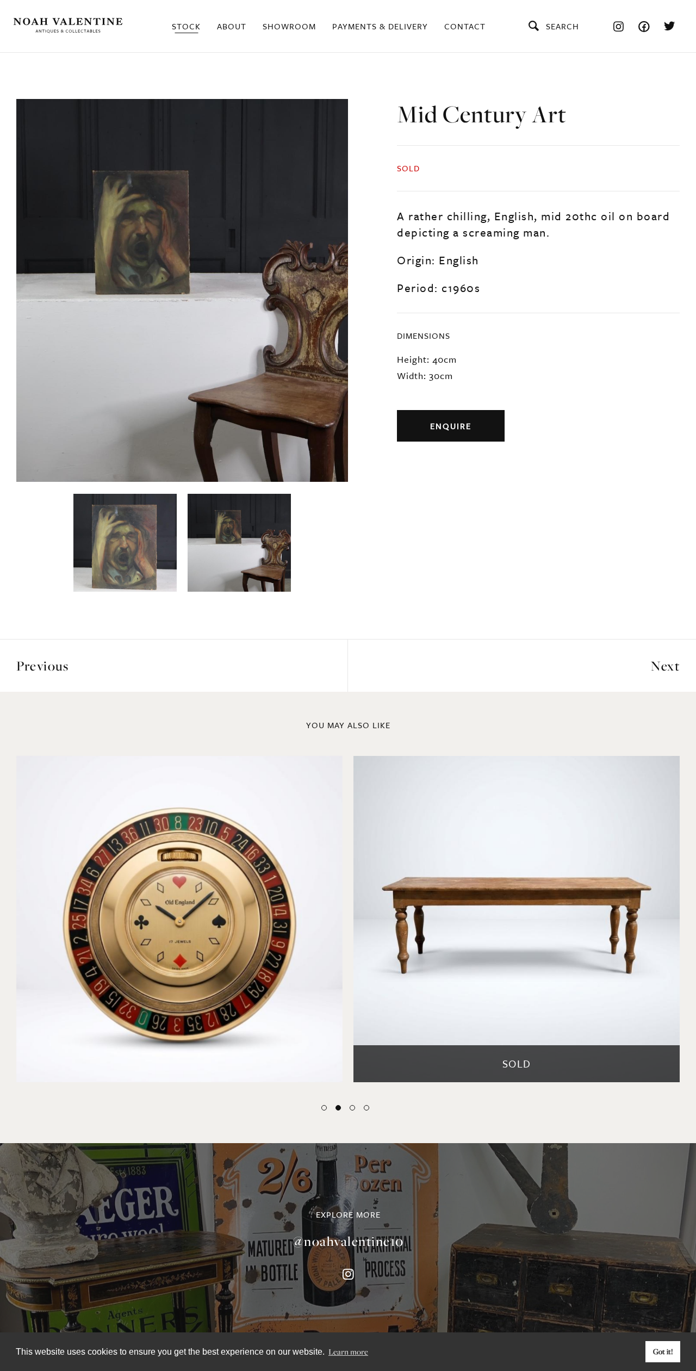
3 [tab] (352, 1108)
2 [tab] (338, 1108)
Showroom (289, 26)
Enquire (450, 426)
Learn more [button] (348, 1351)
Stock (186, 26)
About (231, 26)
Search (562, 26)
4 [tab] (366, 1108)
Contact (465, 26)
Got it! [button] (663, 1351)
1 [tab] (324, 1108)
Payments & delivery (380, 26)
